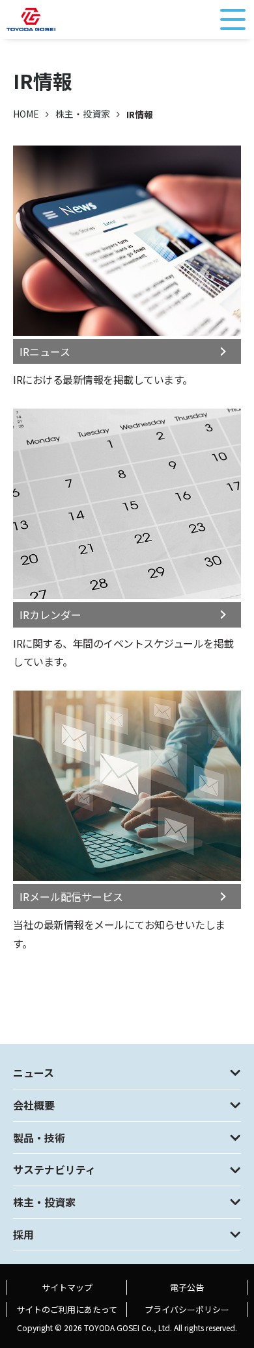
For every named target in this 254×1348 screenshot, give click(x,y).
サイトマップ (67, 1287)
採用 (23, 1234)
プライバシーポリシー (187, 1309)
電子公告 (187, 1287)
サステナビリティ (54, 1169)
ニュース (33, 1072)
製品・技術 (39, 1137)
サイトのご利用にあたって (66, 1309)
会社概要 (34, 1105)
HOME (26, 113)
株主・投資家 (82, 113)
